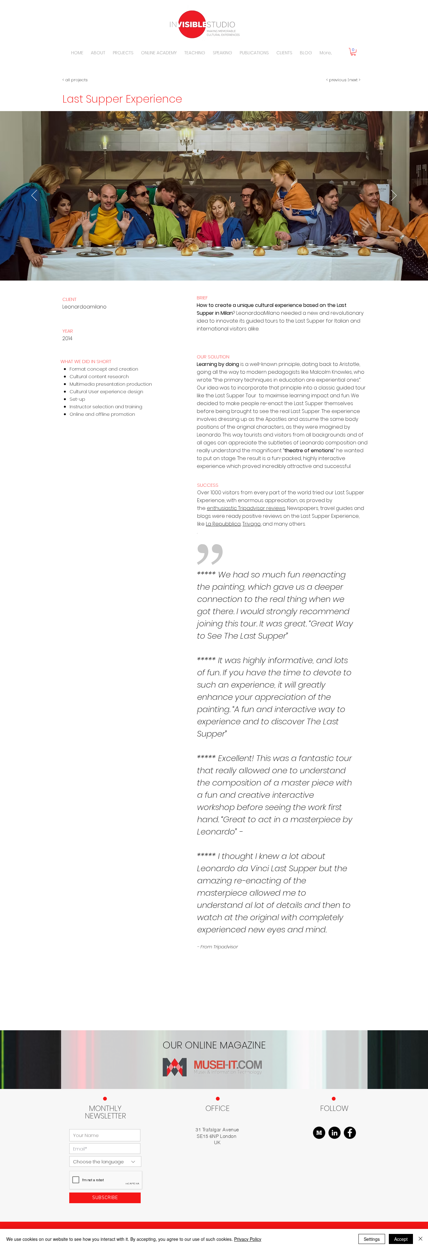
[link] (353, 52)
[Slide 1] (214, 265)
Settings (372, 1239)
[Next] (394, 196)
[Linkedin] (334, 1133)
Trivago (252, 524)
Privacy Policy (247, 1239)
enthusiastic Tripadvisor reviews (246, 508)
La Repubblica (223, 524)
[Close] (420, 1239)
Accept (401, 1239)
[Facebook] (350, 1133)
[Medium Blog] (319, 1133)
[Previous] (34, 196)
